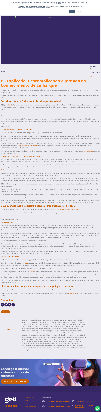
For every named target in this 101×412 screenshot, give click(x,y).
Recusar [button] (79, 11)
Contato (26, 400)
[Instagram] (15, 406)
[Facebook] (5, 406)
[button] (2, 305)
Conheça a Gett (29, 398)
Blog (25, 403)
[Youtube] (9, 406)
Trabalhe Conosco (30, 406)
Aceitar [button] (72, 11)
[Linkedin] (12, 406)
